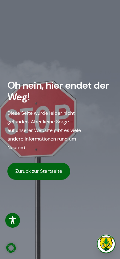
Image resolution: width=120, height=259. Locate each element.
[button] (11, 248)
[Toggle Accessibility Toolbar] (13, 220)
